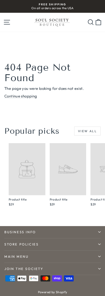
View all (87, 131)
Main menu (16, 256)
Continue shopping (20, 96)
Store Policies (21, 244)
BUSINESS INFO (20, 232)
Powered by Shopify (52, 292)
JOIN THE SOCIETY (24, 269)
